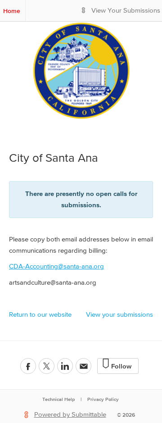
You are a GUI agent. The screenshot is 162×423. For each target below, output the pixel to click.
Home (11, 10)
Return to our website (40, 314)
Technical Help (58, 399)
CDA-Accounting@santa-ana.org (56, 266)
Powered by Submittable (70, 414)
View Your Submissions (125, 10)
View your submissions (119, 314)
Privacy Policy (103, 399)
